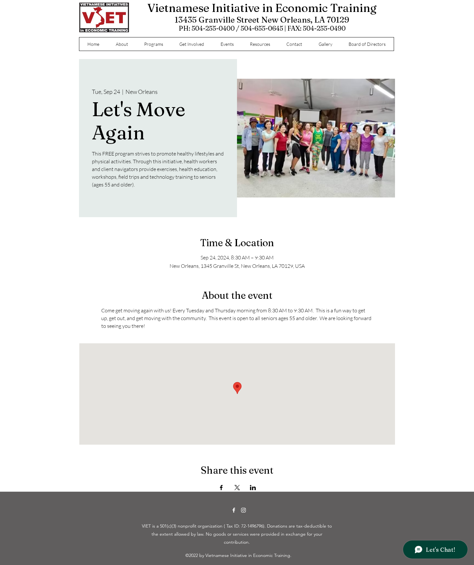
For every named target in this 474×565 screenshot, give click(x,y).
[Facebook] (234, 510)
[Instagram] (243, 510)
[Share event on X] (237, 487)
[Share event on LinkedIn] (253, 487)
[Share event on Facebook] (221, 487)
